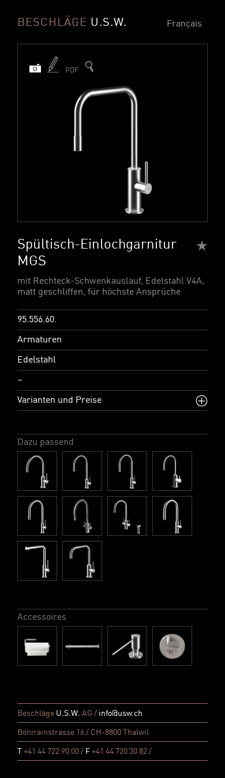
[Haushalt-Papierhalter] (37, 646)
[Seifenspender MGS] (127, 646)
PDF (71, 70)
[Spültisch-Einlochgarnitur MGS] (37, 471)
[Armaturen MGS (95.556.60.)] (89, 66)
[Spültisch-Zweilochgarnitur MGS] (127, 516)
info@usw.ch (120, 714)
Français (184, 24)
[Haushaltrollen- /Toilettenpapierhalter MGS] (82, 646)
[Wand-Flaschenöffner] (172, 646)
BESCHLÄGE (72, 23)
